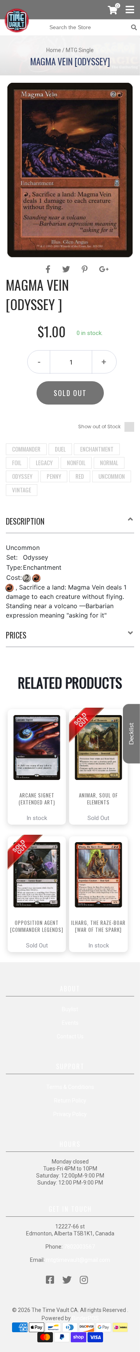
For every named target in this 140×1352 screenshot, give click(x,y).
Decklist (131, 733)
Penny (54, 476)
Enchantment (97, 449)
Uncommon (111, 476)
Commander (26, 449)
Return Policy (70, 1100)
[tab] (70, 524)
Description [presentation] (25, 521)
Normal (109, 462)
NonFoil (76, 462)
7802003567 (79, 1247)
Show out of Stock (99, 426)
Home (53, 50)
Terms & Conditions (70, 1087)
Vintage (21, 489)
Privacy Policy (70, 1114)
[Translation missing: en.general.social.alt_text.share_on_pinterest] (86, 269)
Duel (60, 449)
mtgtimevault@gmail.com (78, 1260)
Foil (16, 462)
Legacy (44, 462)
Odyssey (22, 476)
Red (79, 476)
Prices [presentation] (16, 635)
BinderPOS (85, 1318)
